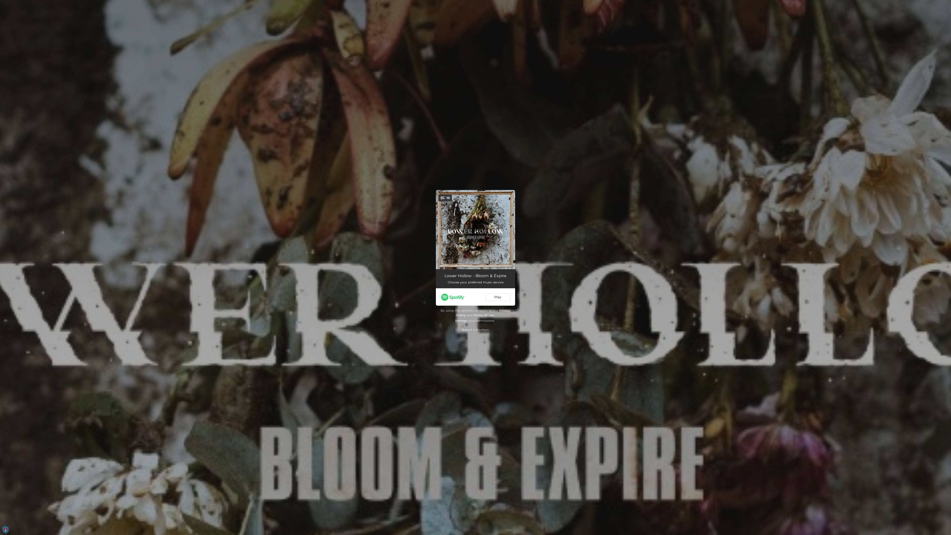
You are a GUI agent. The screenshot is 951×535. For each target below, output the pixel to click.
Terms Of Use (484, 315)
